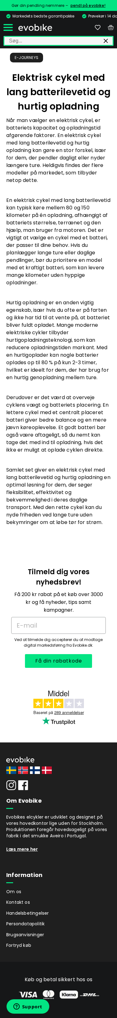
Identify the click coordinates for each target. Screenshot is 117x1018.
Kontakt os (18, 902)
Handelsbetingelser (27, 913)
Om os (13, 891)
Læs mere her (22, 849)
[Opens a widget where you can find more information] (27, 1007)
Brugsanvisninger (25, 935)
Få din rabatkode (58, 660)
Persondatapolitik (25, 924)
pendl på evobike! (88, 5)
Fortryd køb (18, 945)
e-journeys (26, 57)
